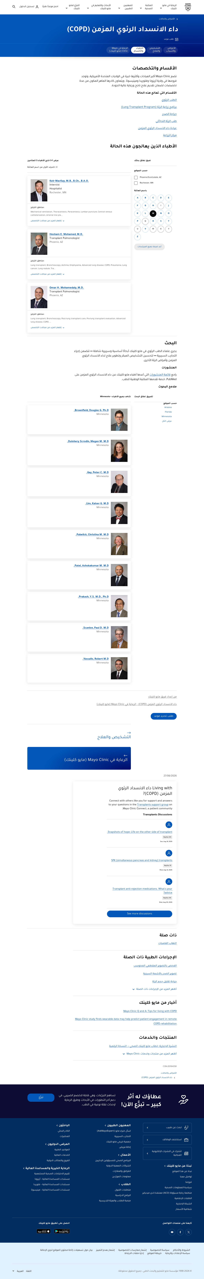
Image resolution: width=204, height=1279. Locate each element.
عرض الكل (167, 421)
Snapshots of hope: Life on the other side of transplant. (139, 832)
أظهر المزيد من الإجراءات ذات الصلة (156, 989)
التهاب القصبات (167, 943)
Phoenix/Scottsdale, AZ (150, 177)
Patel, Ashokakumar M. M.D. (91, 566)
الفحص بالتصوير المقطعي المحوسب (155, 966)
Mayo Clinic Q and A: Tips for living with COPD (150, 1011)
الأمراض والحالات (167, 19)
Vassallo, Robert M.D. (96, 659)
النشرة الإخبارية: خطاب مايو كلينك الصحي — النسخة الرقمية (143, 1046)
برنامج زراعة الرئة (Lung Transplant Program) (149, 107)
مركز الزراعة (170, 135)
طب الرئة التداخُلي (166, 121)
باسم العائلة (140, 191)
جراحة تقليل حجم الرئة (164, 981)
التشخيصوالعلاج (154, 49)
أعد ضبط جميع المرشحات (149, 247)
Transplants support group (152, 805)
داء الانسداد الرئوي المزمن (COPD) (122, 30)
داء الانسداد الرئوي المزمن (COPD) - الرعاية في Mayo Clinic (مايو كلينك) (137, 704)
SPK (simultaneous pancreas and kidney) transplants (141, 860)
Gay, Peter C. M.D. (97, 472)
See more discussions (139, 914)
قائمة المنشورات (160, 375)
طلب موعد (169, 39)
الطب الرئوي (169, 100)
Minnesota (167, 417)
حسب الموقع (140, 171)
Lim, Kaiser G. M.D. (97, 503)
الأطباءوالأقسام (138, 49)
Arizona (168, 408)
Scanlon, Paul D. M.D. (95, 628)
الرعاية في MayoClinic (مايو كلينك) (118, 49)
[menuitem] (170, 50)
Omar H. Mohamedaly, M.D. (67, 288)
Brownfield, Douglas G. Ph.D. (91, 410)
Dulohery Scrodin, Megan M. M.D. (88, 441)
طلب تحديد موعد (163, 716)
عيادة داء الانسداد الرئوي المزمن (157, 128)
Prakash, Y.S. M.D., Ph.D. (93, 597)
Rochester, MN (146, 183)
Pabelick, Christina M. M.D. (92, 534)
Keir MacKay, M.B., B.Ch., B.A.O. (69, 181)
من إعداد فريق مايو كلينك (162, 697)
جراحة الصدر (169, 114)
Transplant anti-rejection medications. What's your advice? (142, 891)
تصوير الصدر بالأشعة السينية (160, 973)
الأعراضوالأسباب (171, 49)
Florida (168, 412)
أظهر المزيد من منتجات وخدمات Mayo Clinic (152, 1054)
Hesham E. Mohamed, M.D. (66, 234)
